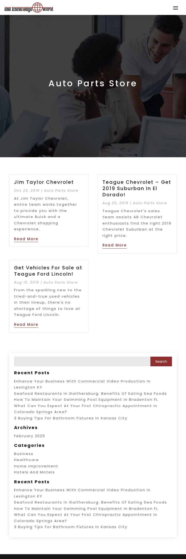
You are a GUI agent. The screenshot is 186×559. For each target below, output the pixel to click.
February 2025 (29, 435)
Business (23, 453)
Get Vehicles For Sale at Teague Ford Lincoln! (48, 270)
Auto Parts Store (61, 190)
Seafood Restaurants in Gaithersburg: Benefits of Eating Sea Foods (90, 393)
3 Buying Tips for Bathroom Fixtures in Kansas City (70, 418)
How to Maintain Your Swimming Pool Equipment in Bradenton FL (86, 399)
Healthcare (26, 459)
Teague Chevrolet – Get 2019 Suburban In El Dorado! (136, 188)
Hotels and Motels (34, 472)
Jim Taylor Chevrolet (44, 182)
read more (26, 238)
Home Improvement (36, 466)
